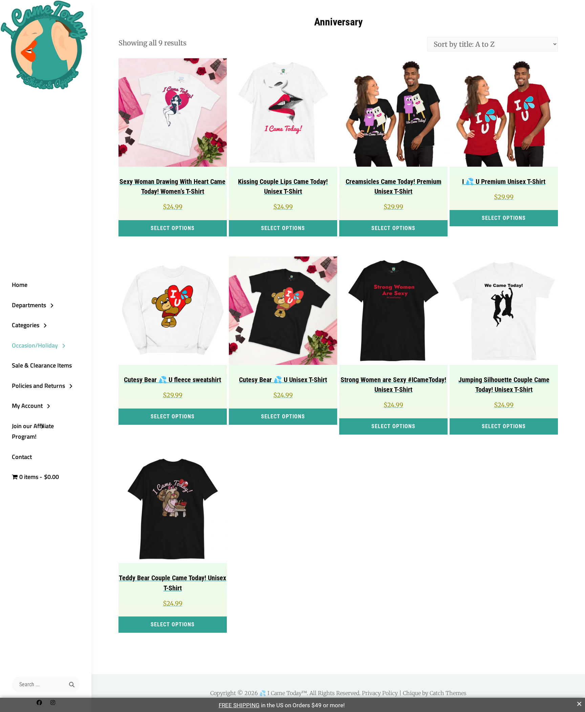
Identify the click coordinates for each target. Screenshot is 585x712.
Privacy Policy (380, 693)
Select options (173, 228)
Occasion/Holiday (35, 345)
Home (19, 284)
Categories (25, 325)
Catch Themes (448, 693)
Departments (29, 305)
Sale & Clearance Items (42, 365)
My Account (27, 405)
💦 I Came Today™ (283, 693)
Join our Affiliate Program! (33, 431)
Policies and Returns (38, 385)
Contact (22, 456)
